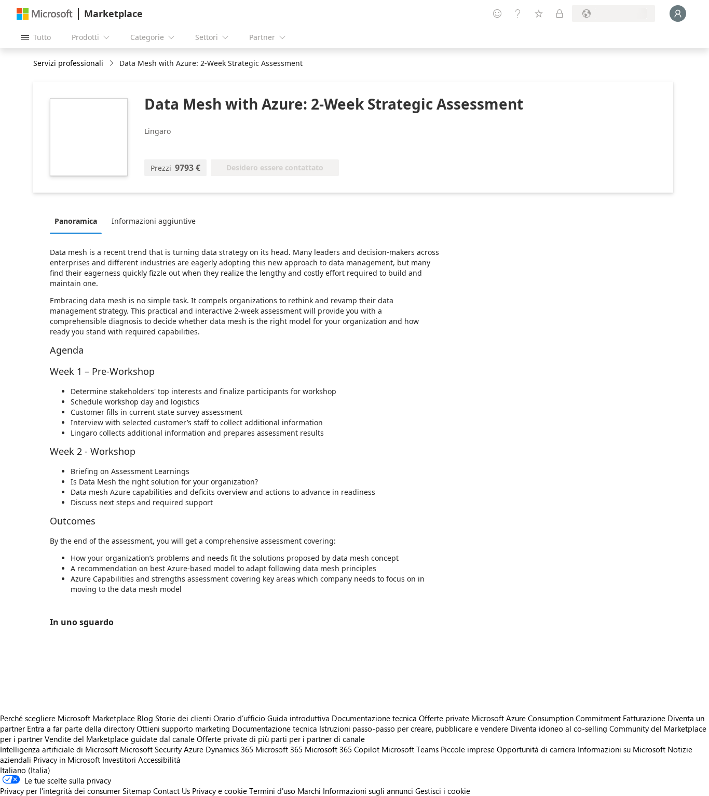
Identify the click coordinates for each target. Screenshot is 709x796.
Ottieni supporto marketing (183, 728)
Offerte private (444, 718)
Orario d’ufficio (239, 718)
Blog (145, 718)
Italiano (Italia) (25, 770)
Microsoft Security (151, 749)
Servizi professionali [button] (68, 63)
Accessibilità (159, 759)
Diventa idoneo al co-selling (558, 728)
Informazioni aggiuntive (154, 221)
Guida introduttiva (298, 718)
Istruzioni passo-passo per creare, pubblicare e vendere (413, 728)
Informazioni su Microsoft (621, 749)
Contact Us (171, 791)
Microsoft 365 (279, 749)
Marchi (309, 791)
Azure (193, 749)
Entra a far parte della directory (80, 728)
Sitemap (136, 791)
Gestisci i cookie (442, 791)
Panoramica (75, 221)
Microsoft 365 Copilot (342, 749)
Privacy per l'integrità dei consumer (60, 791)
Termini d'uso (272, 791)
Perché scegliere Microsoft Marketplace (67, 718)
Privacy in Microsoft (66, 759)
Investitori (119, 759)
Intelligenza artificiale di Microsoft (59, 749)
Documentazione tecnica (374, 718)
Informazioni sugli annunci (368, 791)
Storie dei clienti (183, 718)
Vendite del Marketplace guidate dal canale (120, 739)
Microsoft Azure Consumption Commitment (547, 718)
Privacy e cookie (219, 791)
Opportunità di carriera (536, 749)
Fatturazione (644, 718)
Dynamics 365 (229, 749)
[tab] (78, 220)
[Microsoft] (45, 14)
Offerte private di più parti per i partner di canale (281, 739)
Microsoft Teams (410, 749)
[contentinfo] (112, 64)
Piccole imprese (468, 749)
